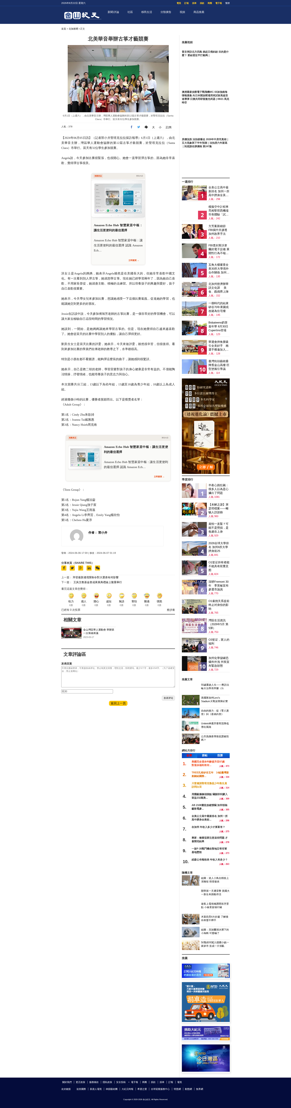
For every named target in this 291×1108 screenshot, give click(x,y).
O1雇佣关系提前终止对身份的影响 (218, 604)
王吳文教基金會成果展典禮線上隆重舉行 (97, 582)
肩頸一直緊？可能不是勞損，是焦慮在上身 (218, 527)
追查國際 (81, 1089)
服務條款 (94, 1082)
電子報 (218, 3)
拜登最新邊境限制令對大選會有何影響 (96, 577)
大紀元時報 (127, 1089)
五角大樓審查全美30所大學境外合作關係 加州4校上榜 (218, 268)
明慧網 (177, 1089)
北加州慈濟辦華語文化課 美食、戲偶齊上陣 (218, 287)
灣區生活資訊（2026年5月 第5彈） (218, 624)
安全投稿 (121, 1082)
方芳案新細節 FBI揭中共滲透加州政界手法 (217, 230)
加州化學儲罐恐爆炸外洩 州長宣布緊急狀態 (218, 661)
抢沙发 (171, 609)
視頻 (182, 12)
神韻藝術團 (112, 1089)
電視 (179, 3)
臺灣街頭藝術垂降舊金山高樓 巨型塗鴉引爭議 (218, 365)
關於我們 (67, 1082)
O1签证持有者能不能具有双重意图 (218, 566)
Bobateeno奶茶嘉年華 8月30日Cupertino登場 (218, 326)
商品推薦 (198, 12)
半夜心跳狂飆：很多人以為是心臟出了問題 (218, 489)
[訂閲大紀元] (206, 977)
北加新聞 (73, 28)
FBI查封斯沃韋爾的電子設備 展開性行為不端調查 (218, 249)
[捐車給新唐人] (205, 37)
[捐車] (206, 1021)
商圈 (210, 3)
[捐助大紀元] (206, 1039)
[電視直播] (206, 1070)
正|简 (169, 127)
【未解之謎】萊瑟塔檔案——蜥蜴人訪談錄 (218, 508)
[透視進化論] (206, 473)
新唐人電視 (96, 1089)
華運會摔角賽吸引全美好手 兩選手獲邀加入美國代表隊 (218, 346)
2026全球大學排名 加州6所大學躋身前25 (218, 547)
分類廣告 (165, 12)
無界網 (199, 1089)
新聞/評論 (113, 12)
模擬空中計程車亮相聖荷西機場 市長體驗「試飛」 (218, 210)
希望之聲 (142, 1089)
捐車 (194, 3)
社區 (130, 12)
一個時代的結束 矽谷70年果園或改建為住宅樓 (218, 307)
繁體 (227, 3)
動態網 (188, 1089)
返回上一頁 (118, 703)
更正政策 (80, 1082)
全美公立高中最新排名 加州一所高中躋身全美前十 (218, 191)
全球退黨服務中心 (160, 1089)
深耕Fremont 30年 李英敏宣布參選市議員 (218, 585)
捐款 (202, 3)
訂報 (186, 3)
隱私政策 (107, 1082)
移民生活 (146, 12)
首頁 (63, 28)
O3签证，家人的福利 (218, 641)
